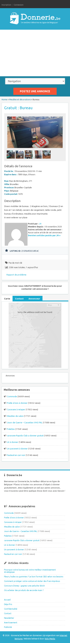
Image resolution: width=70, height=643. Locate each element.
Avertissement (10, 622)
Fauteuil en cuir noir (16, 455)
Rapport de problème (16, 275)
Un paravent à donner (17, 448)
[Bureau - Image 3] (29, 159)
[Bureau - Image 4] (38, 159)
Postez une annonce (35, 91)
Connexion (18, 5)
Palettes (11, 429)
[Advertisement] (35, 53)
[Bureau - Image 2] (20, 159)
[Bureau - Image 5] (46, 159)
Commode (12, 396)
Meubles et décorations (20, 99)
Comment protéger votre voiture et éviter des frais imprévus (32, 581)
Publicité (8, 627)
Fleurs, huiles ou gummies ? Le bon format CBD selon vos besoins (33, 577)
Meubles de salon (15, 416)
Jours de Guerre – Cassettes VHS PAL (24, 422)
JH (40, 224)
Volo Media (50, 639)
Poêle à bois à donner (17, 403)
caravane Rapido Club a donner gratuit (25, 435)
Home (4, 99)
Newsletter (9, 618)
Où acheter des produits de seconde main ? (23, 590)
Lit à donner (12, 442)
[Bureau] (35, 149)
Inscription (6, 5)
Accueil (7, 600)
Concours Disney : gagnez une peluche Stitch (24, 586)
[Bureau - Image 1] (11, 159)
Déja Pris (8, 604)
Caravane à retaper (16, 409)
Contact (7, 613)
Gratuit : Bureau (18, 108)
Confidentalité (10, 609)
